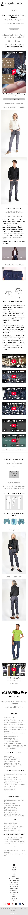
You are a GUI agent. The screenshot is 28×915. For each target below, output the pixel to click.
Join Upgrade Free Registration (14, 462)
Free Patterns (14, 892)
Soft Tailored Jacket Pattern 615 (12, 814)
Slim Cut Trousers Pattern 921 (12, 763)
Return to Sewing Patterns (14, 216)
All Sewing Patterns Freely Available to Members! (14, 36)
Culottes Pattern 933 (9, 766)
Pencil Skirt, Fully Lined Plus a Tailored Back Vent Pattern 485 (14, 827)
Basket (14, 896)
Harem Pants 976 (8, 756)
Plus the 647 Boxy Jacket (14, 577)
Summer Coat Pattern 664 (11, 803)
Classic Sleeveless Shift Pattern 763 (13, 743)
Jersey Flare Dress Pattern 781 (12, 741)
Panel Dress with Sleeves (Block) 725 (14, 728)
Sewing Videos (14, 882)
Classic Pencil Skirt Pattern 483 (12, 830)
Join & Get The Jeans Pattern (14, 265)
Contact (6, 908)
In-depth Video (15, 235)
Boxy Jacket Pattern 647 (10, 809)
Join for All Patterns (14, 707)
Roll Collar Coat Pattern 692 (11, 812)
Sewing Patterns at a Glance (14, 103)
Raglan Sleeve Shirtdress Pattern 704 (14, 721)
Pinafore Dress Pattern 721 (11, 738)
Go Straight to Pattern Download (14, 23)
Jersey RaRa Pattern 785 (10, 748)
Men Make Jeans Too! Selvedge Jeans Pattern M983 (14, 212)
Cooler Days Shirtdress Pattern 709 (13, 722)
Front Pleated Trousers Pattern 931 (13, 765)
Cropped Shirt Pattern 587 (11, 777)
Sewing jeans (14, 886)
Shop (14, 894)
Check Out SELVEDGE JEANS (14, 107)
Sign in (14, 876)
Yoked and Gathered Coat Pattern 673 (14, 816)
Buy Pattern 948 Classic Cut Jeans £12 (14, 474)
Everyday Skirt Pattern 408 (11, 823)
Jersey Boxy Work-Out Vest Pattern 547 (14, 841)
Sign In (14, 10)
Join (14, 874)
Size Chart (14, 899)
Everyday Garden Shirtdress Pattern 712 (14, 724)
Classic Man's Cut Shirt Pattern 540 (13, 781)
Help (14, 901)
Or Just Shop (14, 41)
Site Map (13, 910)
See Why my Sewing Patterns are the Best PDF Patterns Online (14, 487)
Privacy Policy (15, 908)
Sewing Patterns (14, 878)
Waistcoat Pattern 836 (9, 790)
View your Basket (14, 482)
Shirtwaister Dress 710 (10, 717)
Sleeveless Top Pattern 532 (11, 783)
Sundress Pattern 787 (9, 719)
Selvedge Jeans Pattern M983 (12, 761)
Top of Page (14, 906)
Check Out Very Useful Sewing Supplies (14, 702)
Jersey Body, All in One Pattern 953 (13, 838)
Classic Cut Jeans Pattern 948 (12, 759)
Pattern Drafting (14, 880)
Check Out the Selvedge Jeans (14, 20)
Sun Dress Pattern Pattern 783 (12, 740)
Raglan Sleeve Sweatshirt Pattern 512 (14, 788)
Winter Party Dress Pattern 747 (12, 726)
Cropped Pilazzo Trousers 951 (12, 758)
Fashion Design (14, 890)
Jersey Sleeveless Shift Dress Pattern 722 (15, 745)
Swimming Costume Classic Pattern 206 (14, 843)
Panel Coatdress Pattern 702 (11, 736)
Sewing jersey (14, 888)
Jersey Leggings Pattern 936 (11, 839)
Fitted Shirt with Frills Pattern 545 (12, 779)
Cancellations (23, 908)
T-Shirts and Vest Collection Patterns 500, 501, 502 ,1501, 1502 (14, 785)
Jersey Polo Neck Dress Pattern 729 (13, 747)
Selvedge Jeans (14, 530)
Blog (14, 872)
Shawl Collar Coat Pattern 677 (12, 805)
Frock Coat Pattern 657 (10, 807)
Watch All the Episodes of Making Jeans (14, 450)
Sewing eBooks (14, 884)
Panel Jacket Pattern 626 (10, 810)
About (14, 870)
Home (14, 868)
